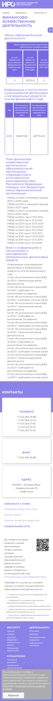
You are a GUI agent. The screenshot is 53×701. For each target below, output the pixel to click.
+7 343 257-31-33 (26, 427)
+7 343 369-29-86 (26, 417)
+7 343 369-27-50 (26, 423)
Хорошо (13, 695)
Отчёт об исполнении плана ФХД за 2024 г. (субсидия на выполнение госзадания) (27, 316)
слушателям (15, 656)
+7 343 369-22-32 (26, 420)
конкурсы (33, 634)
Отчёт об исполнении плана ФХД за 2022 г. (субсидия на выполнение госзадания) (27, 367)
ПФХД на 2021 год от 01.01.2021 (24, 233)
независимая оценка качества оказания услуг (14, 668)
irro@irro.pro (26, 491)
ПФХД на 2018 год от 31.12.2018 (24, 243)
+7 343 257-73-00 (26, 430)
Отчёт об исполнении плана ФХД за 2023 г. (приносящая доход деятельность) (27, 332)
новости (10, 631)
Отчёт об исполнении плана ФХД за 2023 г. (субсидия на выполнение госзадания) (27, 341)
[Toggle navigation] (47, 4)
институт (13, 627)
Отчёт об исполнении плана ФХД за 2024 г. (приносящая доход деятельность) (27, 306)
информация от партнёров (36, 644)
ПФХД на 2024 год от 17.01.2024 (25, 217)
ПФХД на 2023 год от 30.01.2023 (25, 223)
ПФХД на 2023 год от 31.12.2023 (24, 220)
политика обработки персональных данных (13, 641)
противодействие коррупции (37, 638)
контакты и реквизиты (12, 661)
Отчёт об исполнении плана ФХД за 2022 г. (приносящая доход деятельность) (27, 358)
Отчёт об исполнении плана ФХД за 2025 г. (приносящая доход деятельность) (27, 280)
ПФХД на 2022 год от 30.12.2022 (25, 230)
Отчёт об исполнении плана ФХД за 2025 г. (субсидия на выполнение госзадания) (27, 290)
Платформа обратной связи (20, 509)
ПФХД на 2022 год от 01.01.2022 (25, 226)
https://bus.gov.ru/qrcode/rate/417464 (25, 577)
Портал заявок (12, 514)
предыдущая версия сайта (13, 649)
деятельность (38, 627)
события (11, 634)
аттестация (34, 631)
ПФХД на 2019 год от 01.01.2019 (24, 239)
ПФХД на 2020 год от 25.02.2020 (25, 236)
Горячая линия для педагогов (21, 520)
